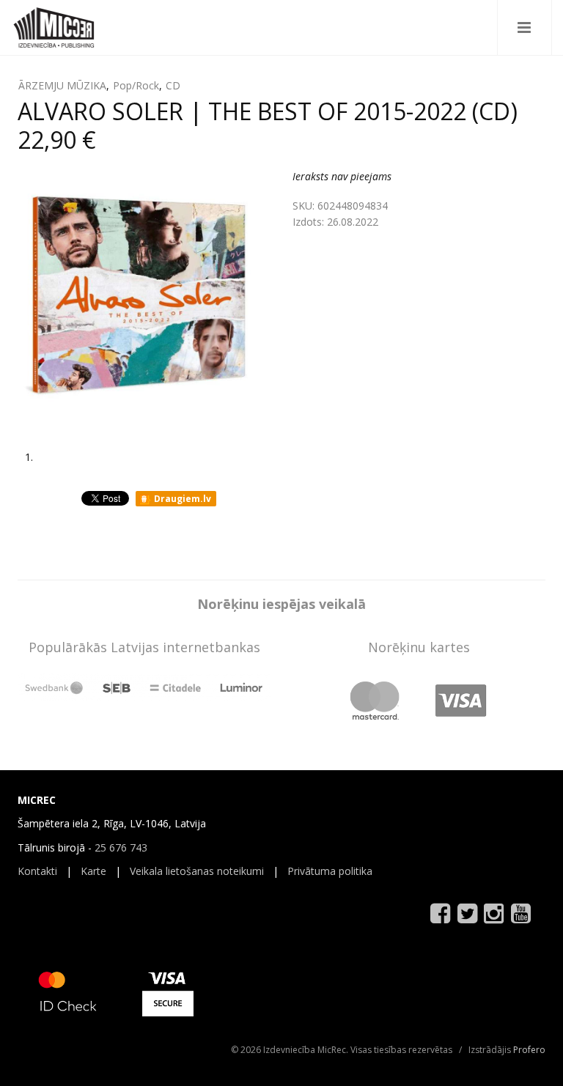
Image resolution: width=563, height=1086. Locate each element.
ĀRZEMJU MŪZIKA (62, 85)
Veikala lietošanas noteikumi (197, 871)
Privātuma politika (329, 871)
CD (173, 85)
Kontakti (37, 871)
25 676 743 (121, 847)
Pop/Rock (136, 85)
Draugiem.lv (181, 498)
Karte (93, 871)
